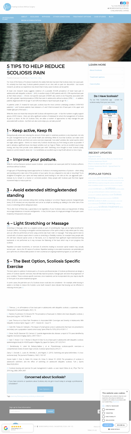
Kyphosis (46, 17)
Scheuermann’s (107, 185)
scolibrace (97, 188)
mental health (118, 183)
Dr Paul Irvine (32, 78)
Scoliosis (34, 17)
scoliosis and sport (99, 192)
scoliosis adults (120, 189)
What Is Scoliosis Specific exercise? (100, 164)
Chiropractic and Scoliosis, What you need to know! (105, 159)
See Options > (45, 389)
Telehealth (90, 209)
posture (25, 396)
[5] (14, 107)
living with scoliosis (109, 183)
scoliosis (31, 396)
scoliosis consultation (107, 198)
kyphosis (101, 183)
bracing (120, 178)
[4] (67, 101)
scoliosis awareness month (104, 195)
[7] (33, 150)
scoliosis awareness (111, 192)
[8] (23, 287)
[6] (27, 110)
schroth (90, 189)
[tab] (106, 70)
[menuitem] (24, 17)
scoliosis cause (99, 198)
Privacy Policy (98, 427)
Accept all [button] (108, 425)
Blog (111, 17)
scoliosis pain (39, 396)
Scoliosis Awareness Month (97, 161)
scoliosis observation (111, 201)
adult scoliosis (92, 178)
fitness (19, 396)
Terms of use (92, 430)
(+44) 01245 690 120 (121, 6)
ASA (112, 178)
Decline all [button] (121, 425)
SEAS (121, 207)
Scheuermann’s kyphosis (116, 185)
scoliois (103, 189)
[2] (22, 96)
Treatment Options (82, 17)
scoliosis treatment (108, 206)
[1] (32, 93)
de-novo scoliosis (107, 180)
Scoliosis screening (107, 203)
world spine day (104, 209)
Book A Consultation (31, 20)
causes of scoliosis (92, 180)
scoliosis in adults (101, 201)
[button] (114, 429)
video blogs (96, 210)
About (24, 17)
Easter (122, 180)
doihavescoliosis (117, 180)
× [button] (127, 391)
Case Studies (100, 17)
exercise (14, 396)
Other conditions (61, 17)
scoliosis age (91, 192)
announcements (104, 178)
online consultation (93, 185)
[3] (73, 98)
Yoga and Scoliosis (94, 156)
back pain (115, 178)
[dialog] (114, 411)
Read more (116, 402)
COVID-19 (99, 180)
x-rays (109, 209)
